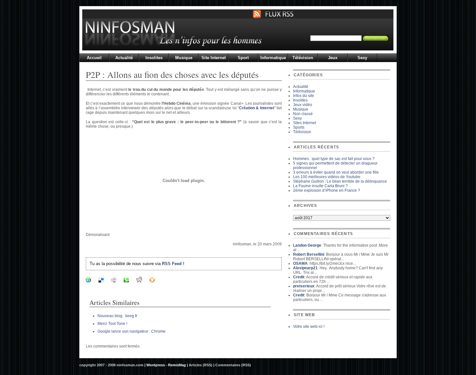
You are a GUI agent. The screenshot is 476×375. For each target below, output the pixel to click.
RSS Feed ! (173, 263)
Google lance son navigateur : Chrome (131, 331)
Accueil (94, 57)
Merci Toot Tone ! (112, 323)
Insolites (154, 57)
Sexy (362, 57)
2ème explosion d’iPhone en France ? (326, 190)
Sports (298, 127)
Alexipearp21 (305, 268)
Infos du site (303, 95)
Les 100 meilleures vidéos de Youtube (326, 177)
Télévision (302, 57)
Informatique (273, 57)
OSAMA (300, 263)
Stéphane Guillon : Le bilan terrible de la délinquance (340, 181)
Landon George (307, 245)
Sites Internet (304, 123)
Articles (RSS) (200, 365)
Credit (298, 277)
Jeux (332, 57)
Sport (243, 57)
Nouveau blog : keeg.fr (117, 316)
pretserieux (303, 286)
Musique (183, 57)
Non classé (303, 114)
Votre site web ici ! (308, 326)
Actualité (124, 57)
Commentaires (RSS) (233, 365)
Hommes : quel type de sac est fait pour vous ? (334, 158)
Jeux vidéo (302, 104)
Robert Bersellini (308, 254)
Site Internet (213, 57)
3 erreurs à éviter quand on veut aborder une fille (336, 172)
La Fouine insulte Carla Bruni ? (320, 186)
